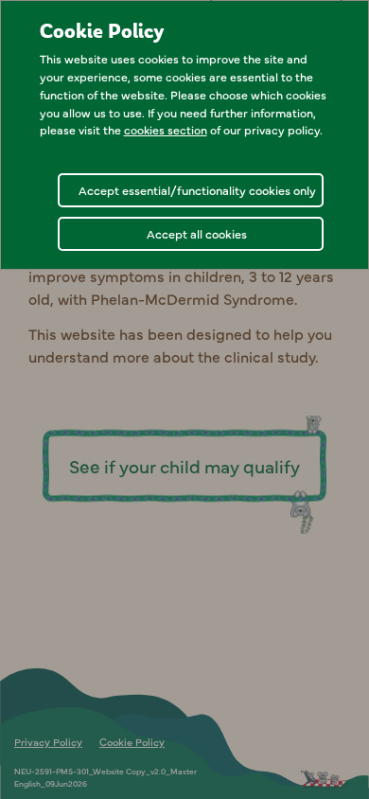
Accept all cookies (197, 233)
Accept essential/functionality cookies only (197, 190)
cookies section (165, 129)
